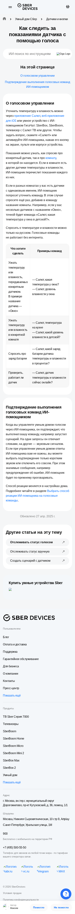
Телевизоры (10, 724)
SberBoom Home (13, 738)
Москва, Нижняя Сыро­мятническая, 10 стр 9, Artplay (36, 819)
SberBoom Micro (13, 745)
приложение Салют (27, 115)
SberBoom (9, 731)
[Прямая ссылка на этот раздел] (57, 103)
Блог (6, 637)
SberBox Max (11, 760)
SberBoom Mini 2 (13, 753)
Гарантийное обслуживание (21, 659)
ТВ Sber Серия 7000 (16, 716)
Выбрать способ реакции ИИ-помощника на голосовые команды (37, 495)
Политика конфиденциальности (21, 899)
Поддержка (10, 651)
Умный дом (10, 775)
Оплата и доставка (15, 644)
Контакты (9, 680)
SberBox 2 (9, 767)
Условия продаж (12, 893)
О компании (10, 673)
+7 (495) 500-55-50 (14, 847)
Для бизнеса (11, 666)
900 (5, 833)
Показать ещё (12, 695)
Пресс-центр (11, 688)
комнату (51, 157)
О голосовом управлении (37, 75)
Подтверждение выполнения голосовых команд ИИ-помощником (37, 84)
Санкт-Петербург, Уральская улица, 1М (27, 824)
